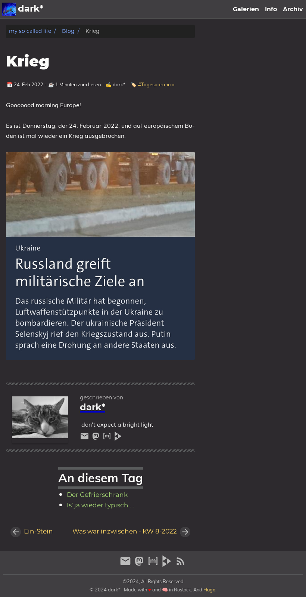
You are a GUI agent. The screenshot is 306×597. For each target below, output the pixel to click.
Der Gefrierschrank (97, 495)
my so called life (30, 31)
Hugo (209, 590)
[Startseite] (8, 9)
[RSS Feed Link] (181, 564)
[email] (85, 438)
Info (271, 9)
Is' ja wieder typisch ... (100, 505)
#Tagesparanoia (156, 84)
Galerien (246, 9)
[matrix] (107, 438)
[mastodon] (96, 438)
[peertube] (118, 438)
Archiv (293, 9)
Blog (68, 31)
